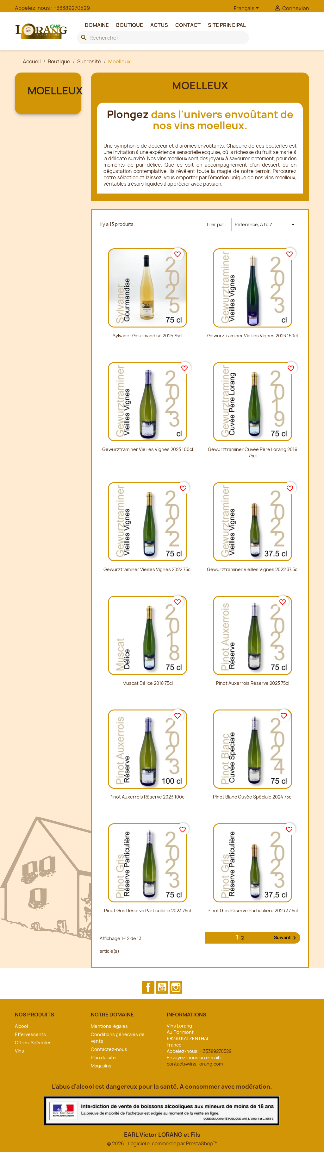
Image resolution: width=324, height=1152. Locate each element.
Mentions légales (109, 1026)
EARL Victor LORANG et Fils (162, 1135)
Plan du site (103, 1057)
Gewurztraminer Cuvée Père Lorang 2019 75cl (252, 452)
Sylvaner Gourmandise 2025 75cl (147, 336)
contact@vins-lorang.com (195, 1064)
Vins (19, 1051)
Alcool (21, 1026)
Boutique (129, 25)
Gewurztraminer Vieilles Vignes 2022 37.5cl (252, 569)
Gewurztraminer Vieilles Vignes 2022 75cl (147, 569)
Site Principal (227, 25)
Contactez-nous (109, 1049)
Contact (188, 25)
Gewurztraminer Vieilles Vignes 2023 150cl (252, 336)
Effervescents (30, 1034)
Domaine (97, 25)
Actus (159, 25)
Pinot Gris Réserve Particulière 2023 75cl (147, 910)
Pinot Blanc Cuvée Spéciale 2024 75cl (252, 797)
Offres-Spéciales (33, 1043)
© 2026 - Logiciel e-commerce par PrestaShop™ (162, 1143)
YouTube (162, 987)
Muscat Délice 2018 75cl (147, 683)
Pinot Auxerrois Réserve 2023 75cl (252, 683)
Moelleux (55, 91)
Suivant (286, 938)
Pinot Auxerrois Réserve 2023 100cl (147, 797)
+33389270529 (71, 7)
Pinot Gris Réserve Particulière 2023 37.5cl (253, 910)
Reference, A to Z (266, 224)
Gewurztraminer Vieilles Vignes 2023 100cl (147, 449)
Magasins (101, 1066)
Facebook (148, 987)
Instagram (176, 987)
